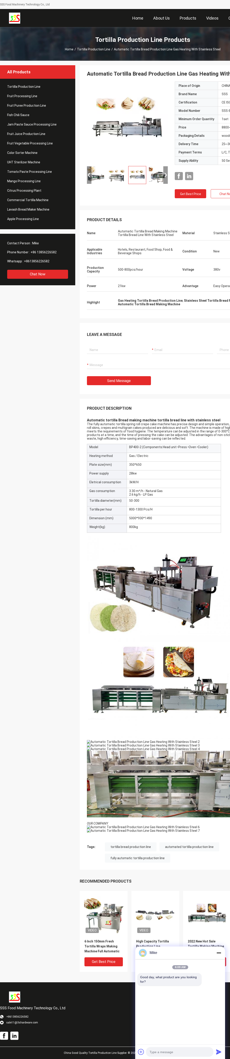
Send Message (119, 381)
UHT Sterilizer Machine (23, 162)
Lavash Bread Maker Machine (28, 209)
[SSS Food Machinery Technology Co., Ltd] (14, 18)
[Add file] (141, 1052)
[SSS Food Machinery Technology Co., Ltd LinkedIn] (189, 176)
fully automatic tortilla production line (138, 858)
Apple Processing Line (23, 219)
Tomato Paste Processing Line (29, 171)
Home (69, 49)
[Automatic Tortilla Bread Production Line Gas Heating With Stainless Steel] (127, 122)
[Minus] (218, 953)
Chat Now (37, 274)
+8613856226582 (36, 261)
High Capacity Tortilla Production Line (152, 944)
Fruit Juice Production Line (26, 134)
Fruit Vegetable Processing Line (30, 143)
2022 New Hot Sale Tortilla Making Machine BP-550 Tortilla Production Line (206, 947)
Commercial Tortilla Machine (28, 200)
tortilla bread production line (131, 847)
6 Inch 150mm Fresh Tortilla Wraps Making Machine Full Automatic (101, 946)
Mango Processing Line (24, 181)
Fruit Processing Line (22, 96)
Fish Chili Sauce (18, 115)
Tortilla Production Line (93, 49)
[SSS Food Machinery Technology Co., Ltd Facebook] (179, 176)
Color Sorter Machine (22, 153)
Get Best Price (190, 194)
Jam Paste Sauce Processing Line (32, 124)
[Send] (218, 1052)
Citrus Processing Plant (24, 190)
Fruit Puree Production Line (26, 105)
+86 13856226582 (44, 252)
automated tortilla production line (189, 847)
